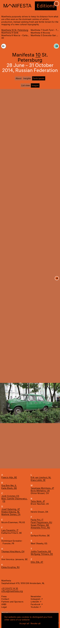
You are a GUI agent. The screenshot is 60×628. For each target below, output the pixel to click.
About (18, 79)
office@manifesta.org (12, 591)
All (2, 38)
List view (25, 86)
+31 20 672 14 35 (9, 589)
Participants (38, 79)
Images (35, 86)
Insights (27, 79)
